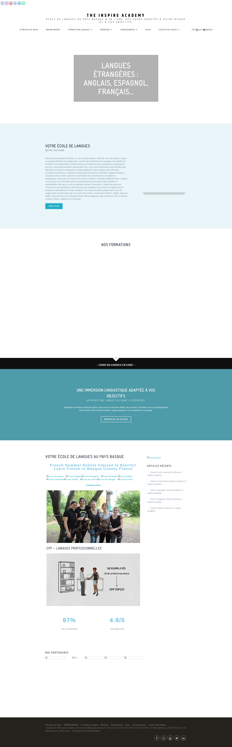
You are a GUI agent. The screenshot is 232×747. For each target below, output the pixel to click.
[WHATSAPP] (23, 4)
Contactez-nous (168, 29)
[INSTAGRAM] (6, 4)
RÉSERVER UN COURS (116, 419)
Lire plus (54, 206)
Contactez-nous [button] (93, 485)
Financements (127, 29)
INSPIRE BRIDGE (53, 29)
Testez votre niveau (202, 29)
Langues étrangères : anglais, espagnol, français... (116, 78)
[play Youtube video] (93, 516)
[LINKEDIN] (19, 4)
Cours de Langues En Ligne (116, 365)
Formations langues (79, 29)
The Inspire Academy (116, 15)
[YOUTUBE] (11, 4)
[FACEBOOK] (2, 4)
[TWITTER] (15, 4)
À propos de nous (29, 29)
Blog (148, 29)
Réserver (105, 29)
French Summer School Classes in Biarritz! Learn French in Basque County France (93, 467)
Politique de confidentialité (86, 730)
